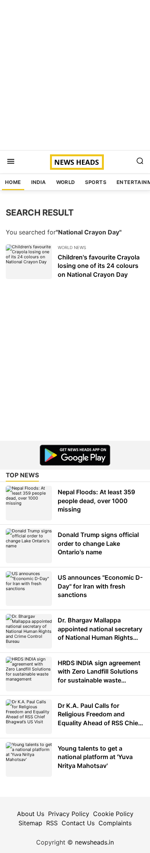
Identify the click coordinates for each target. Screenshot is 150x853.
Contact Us (78, 823)
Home (13, 182)
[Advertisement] (75, 75)
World (65, 182)
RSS (52, 823)
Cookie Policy (113, 814)
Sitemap (30, 823)
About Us (30, 814)
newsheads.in (94, 842)
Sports (96, 182)
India (38, 182)
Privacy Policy (68, 814)
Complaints (115, 823)
